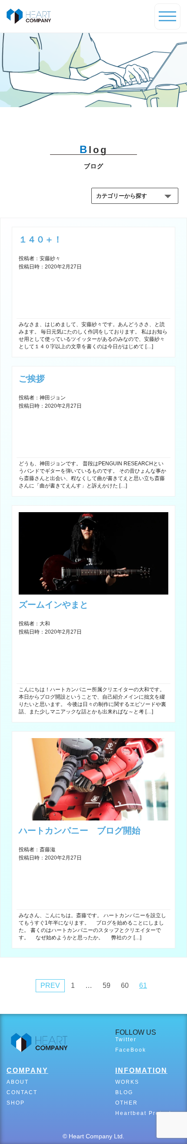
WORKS (127, 1082)
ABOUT (18, 1082)
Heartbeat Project (143, 1113)
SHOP (16, 1103)
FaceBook (130, 1050)
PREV (50, 985)
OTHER (126, 1103)
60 (125, 985)
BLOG (124, 1092)
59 (106, 985)
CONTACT (22, 1092)
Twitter (126, 1039)
